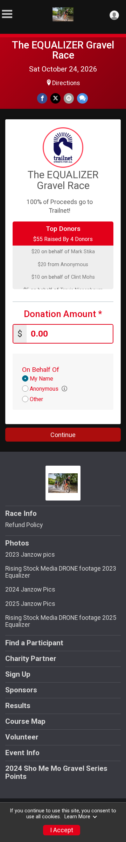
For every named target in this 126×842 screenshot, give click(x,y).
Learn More (77, 817)
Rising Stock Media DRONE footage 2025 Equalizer (60, 621)
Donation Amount (63, 314)
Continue (63, 434)
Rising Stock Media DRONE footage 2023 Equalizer (60, 572)
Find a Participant (34, 643)
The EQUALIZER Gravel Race (63, 50)
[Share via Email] (69, 98)
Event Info (22, 753)
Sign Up (17, 674)
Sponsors (21, 690)
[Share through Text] (82, 98)
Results (17, 705)
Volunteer (21, 737)
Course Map (25, 721)
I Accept (61, 830)
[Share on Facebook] (42, 98)
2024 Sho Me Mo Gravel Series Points (56, 772)
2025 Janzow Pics (30, 603)
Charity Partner (30, 658)
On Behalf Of (40, 369)
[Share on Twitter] (55, 98)
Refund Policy (24, 524)
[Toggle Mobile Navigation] (7, 14)
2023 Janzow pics (30, 554)
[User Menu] (114, 15)
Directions (66, 83)
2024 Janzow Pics (30, 589)
